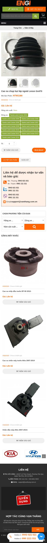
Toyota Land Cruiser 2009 (29, 126)
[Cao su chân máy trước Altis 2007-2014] (23, 352)
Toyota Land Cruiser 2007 (29, 122)
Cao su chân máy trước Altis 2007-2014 (19, 360)
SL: (2, 143)
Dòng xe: (4, 115)
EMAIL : (15, 482)
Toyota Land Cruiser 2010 (10, 130)
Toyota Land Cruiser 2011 (29, 130)
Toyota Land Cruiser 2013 (29, 133)
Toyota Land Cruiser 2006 (10, 122)
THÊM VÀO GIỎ (11, 150)
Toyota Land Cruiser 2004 (10, 119)
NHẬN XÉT (25, 160)
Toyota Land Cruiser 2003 (18, 115)
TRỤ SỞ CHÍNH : (10, 474)
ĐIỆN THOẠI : (14, 479)
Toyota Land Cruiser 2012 (10, 133)
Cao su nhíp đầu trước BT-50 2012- (17, 291)
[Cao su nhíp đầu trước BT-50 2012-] (23, 282)
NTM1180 (17, 95)
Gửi (38, 529)
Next (44, 456)
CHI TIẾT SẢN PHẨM (10, 160)
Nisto (15, 110)
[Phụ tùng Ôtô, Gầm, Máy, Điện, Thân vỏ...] (23, 5)
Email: (8, 202)
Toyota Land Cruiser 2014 (10, 137)
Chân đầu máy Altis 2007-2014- (15, 430)
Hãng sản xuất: (7, 110)
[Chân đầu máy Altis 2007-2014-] (23, 421)
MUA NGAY (38, 150)
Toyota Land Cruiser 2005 (29, 119)
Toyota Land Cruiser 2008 (10, 126)
